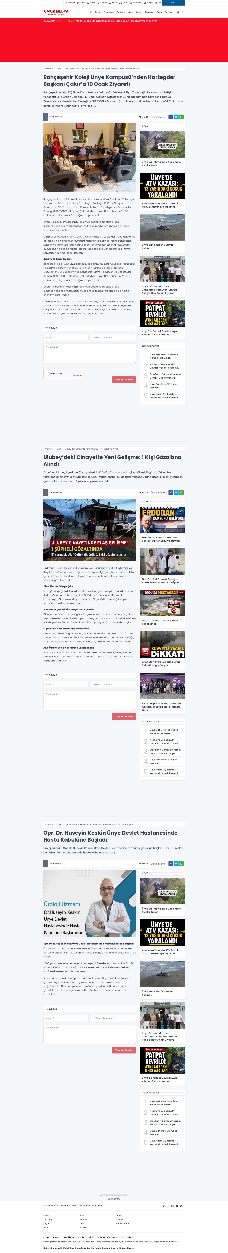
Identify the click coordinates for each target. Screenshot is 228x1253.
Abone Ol (143, 117)
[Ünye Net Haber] (56, 12)
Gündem (148, 12)
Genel (98, 12)
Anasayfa (49, 68)
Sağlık (120, 12)
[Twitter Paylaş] (176, 117)
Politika (168, 12)
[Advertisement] (114, 43)
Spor (138, 12)
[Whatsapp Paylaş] (181, 117)
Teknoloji (109, 12)
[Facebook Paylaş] (170, 117)
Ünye (130, 12)
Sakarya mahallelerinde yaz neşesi (90, 20)
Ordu (159, 12)
